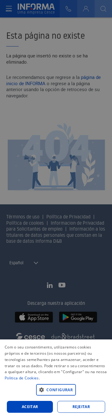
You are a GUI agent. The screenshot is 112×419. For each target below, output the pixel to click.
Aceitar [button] (30, 406)
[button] (56, 389)
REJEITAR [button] (81, 406)
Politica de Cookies (22, 378)
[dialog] (56, 379)
